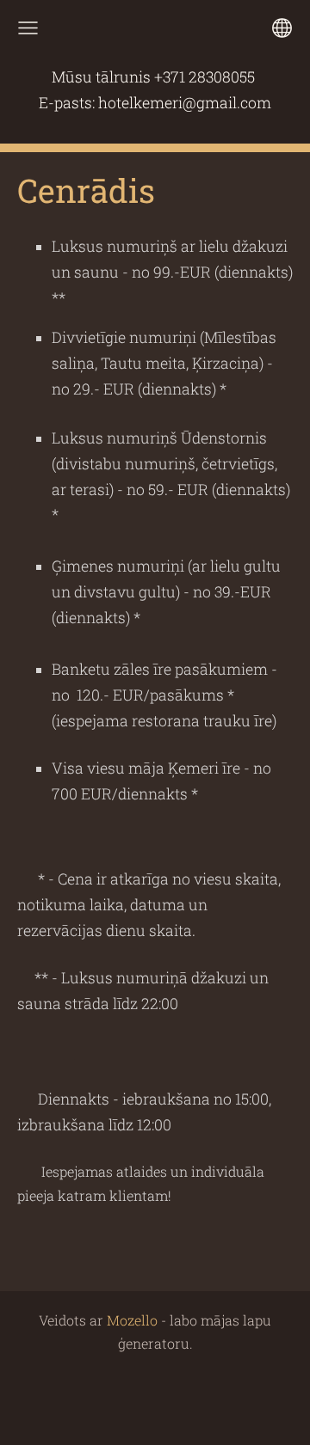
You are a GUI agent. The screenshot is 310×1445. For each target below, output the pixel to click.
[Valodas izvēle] (282, 28)
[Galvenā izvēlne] (28, 28)
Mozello (132, 1320)
